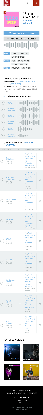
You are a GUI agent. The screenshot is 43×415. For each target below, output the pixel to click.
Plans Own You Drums (10, 116)
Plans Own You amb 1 (10, 102)
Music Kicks (10, 260)
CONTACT (33, 393)
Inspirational (29, 205)
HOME (13, 390)
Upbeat (27, 332)
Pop (26, 154)
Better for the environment (10, 178)
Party (26, 184)
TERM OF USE (24, 398)
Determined (29, 209)
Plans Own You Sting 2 (11, 135)
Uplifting (27, 312)
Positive (27, 167)
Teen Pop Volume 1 (27, 22)
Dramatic (28, 282)
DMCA (21, 402)
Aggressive (28, 246)
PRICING (9, 393)
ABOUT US (20, 393)
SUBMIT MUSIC (25, 390)
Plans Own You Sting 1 (10, 129)
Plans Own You (9, 301)
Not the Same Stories (10, 281)
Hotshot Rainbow (9, 239)
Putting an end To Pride (11, 322)
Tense (27, 288)
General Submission (10, 158)
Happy (33, 167)
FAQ (15, 398)
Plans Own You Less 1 (10, 122)
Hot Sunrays (10, 219)
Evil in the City (11, 199)
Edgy (26, 249)
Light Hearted (29, 165)
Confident (28, 188)
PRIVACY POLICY (21, 400)
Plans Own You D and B (11, 109)
